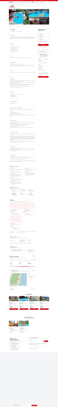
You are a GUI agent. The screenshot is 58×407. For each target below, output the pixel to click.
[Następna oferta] (30, 312)
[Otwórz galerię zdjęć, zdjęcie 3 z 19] (44, 13)
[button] (18, 279)
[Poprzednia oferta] (27, 312)
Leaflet (22, 285)
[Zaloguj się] (48, 2)
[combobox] (43, 34)
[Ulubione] (47, 2)
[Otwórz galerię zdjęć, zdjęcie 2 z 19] (34, 13)
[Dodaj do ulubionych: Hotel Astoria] (48, 297)
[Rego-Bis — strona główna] (11, 2)
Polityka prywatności (46, 73)
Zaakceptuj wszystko (34, 405)
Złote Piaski (16, 4)
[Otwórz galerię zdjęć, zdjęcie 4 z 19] (34, 21)
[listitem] (30, 289)
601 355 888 (45, 47)
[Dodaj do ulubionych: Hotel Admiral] (17, 297)
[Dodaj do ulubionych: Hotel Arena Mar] (38, 297)
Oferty (12, 4)
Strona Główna (10, 4)
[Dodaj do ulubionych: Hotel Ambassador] (27, 297)
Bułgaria (14, 4)
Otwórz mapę (33, 270)
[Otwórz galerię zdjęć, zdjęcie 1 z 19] (19, 17)
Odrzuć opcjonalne (43, 405)
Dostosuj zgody (39, 405)
